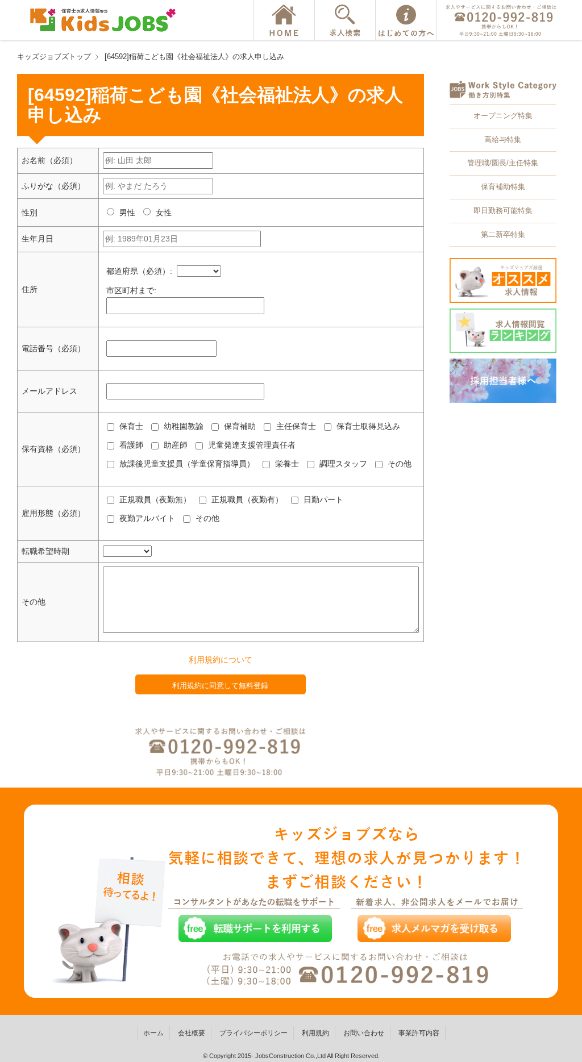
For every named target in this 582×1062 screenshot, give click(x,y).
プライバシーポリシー (253, 1033)
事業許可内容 (418, 1033)
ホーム (153, 1033)
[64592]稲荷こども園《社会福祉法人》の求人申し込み (194, 56)
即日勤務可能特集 (503, 210)
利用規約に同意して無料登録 (220, 685)
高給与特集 (502, 139)
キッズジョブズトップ (54, 56)
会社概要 (191, 1033)
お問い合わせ (363, 1033)
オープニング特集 (503, 115)
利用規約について (220, 659)
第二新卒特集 (503, 234)
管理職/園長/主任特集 (502, 163)
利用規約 (315, 1033)
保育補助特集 (503, 186)
